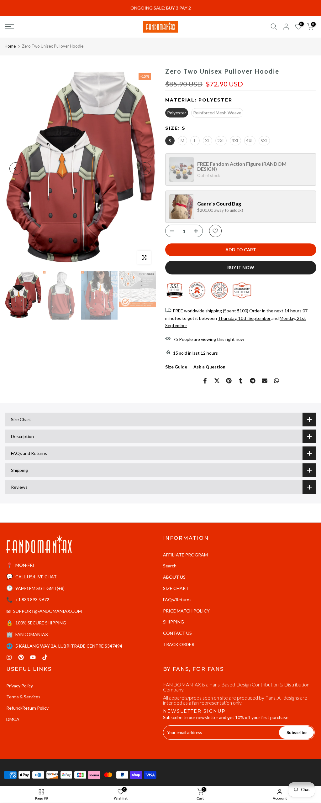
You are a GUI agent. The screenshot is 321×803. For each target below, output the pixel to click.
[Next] (145, 168)
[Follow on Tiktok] (45, 657)
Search (169, 565)
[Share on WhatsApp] (276, 380)
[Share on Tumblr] (241, 380)
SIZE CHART (176, 588)
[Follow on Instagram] (9, 657)
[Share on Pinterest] (229, 380)
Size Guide (176, 366)
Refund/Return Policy (27, 708)
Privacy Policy (19, 685)
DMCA (12, 719)
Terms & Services (23, 696)
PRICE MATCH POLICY (186, 610)
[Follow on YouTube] (33, 657)
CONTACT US (177, 633)
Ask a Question (209, 366)
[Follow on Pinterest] (21, 657)
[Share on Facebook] (205, 380)
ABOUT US (174, 577)
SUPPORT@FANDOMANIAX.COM (47, 611)
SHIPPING (173, 621)
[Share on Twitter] (217, 380)
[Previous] (15, 168)
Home (10, 46)
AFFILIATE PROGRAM (185, 554)
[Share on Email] (264, 380)
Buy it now (240, 267)
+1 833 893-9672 (32, 599)
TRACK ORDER (178, 644)
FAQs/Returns (177, 599)
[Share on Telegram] (252, 380)
